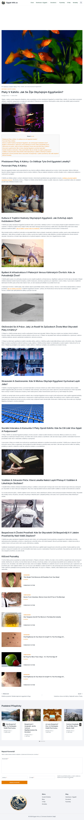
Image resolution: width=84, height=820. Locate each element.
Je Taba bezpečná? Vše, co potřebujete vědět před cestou (10, 726)
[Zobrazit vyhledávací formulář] (81, 2)
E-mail (32, 777)
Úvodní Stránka (46, 797)
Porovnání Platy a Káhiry (8, 141)
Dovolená (68, 799)
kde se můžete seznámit (14, 288)
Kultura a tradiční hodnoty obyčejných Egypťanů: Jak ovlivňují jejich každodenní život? (25, 142)
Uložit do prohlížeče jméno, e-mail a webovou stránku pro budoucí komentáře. (68, 776)
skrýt (32, 136)
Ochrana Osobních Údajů (49, 816)
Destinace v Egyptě (6, 89)
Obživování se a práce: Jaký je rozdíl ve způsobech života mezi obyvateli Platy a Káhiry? (25, 146)
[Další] (80, 724)
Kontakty (75, 2)
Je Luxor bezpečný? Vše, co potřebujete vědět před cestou (51, 726)
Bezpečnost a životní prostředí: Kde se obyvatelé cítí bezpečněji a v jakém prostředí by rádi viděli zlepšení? (30, 153)
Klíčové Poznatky (6, 155)
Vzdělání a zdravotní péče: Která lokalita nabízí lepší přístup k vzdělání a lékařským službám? (26, 151)
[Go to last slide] (4, 724)
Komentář (5, 759)
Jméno (4, 777)
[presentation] (11, 715)
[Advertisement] (42, 15)
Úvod (32, 2)
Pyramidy (62, 2)
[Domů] (2, 86)
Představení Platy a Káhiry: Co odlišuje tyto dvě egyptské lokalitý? (19, 139)
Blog (43, 799)
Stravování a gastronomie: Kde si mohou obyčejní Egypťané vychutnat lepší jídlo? (23, 148)
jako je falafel (20, 228)
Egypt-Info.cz (6, 95)
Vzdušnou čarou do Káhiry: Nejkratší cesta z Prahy (68, 695)
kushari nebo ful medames (32, 228)
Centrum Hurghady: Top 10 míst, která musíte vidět (72, 726)
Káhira (14, 89)
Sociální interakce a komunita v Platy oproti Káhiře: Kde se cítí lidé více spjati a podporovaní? (26, 150)
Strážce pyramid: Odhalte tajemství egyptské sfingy (16, 695)
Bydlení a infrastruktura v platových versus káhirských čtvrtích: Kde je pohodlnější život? (25, 144)
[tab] (39, 741)
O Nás (69, 2)
